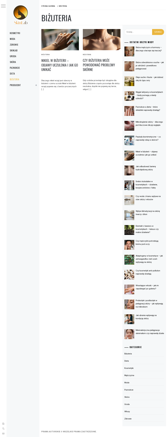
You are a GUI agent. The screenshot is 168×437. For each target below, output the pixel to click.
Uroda (13, 56)
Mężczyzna (129, 375)
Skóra (13, 62)
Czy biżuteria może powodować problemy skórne (99, 65)
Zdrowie (14, 44)
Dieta (12, 73)
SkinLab (13, 50)
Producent (15, 85)
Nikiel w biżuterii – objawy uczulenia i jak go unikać (59, 65)
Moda (12, 38)
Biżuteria (14, 79)
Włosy (127, 411)
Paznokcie (15, 67)
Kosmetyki (15, 33)
